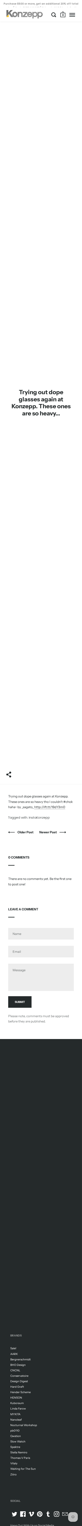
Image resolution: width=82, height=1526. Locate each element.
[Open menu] (72, 14)
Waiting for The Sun (23, 1468)
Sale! (13, 1348)
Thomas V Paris (20, 1457)
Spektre (15, 1447)
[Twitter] (14, 1514)
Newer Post (48, 832)
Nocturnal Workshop (23, 1425)
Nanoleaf (16, 1419)
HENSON (16, 1397)
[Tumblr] (48, 1514)
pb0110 (15, 1430)
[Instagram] (56, 1514)
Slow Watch (17, 1441)
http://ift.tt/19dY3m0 (49, 807)
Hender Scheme (20, 1392)
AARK (14, 1354)
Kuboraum (17, 1403)
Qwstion (15, 1436)
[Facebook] (23, 1514)
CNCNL (15, 1370)
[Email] (65, 1514)
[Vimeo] (31, 1514)
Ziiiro (13, 1474)
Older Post (25, 832)
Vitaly (13, 1463)
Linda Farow (18, 1408)
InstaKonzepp (39, 817)
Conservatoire (19, 1375)
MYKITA (15, 1414)
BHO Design (18, 1364)
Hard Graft (17, 1386)
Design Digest (19, 1381)
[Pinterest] (39, 1514)
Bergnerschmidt (20, 1359)
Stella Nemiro (18, 1452)
